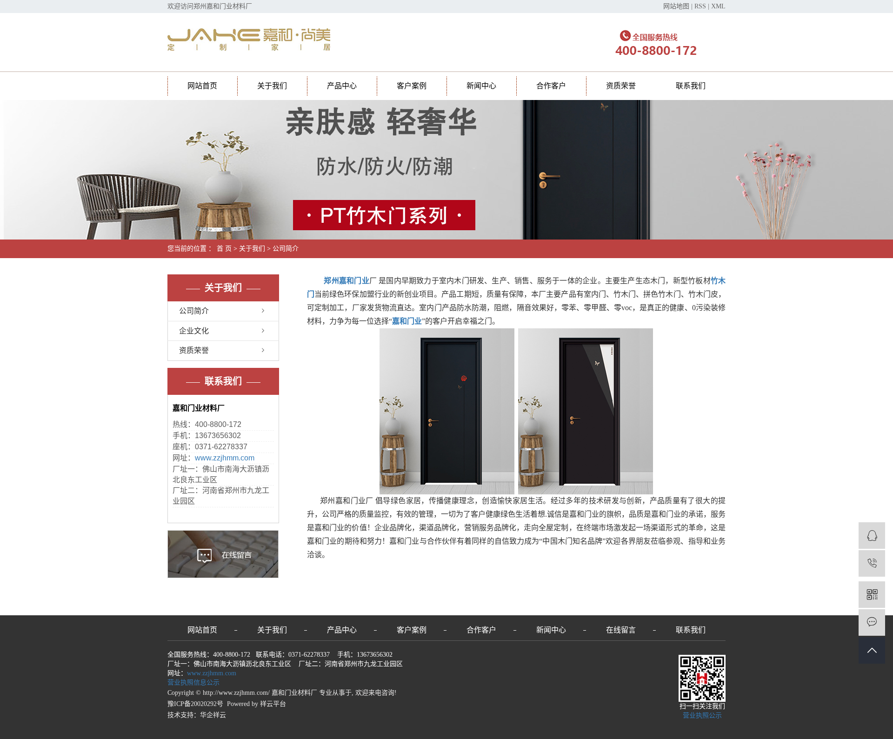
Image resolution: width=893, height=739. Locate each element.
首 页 (224, 248)
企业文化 (194, 331)
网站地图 (676, 6)
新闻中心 (481, 86)
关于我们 (272, 86)
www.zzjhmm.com (224, 458)
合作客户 (551, 86)
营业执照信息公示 (193, 682)
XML (718, 6)
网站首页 (202, 86)
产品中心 (342, 86)
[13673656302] (872, 563)
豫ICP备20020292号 (195, 703)
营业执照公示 (702, 715)
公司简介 (194, 311)
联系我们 (691, 86)
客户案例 (412, 86)
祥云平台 (273, 703)
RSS (700, 6)
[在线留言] (872, 622)
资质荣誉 (621, 86)
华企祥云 (213, 715)
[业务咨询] (872, 535)
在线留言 (621, 630)
